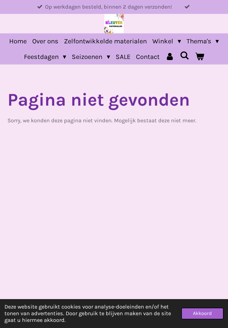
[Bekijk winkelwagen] (199, 56)
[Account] (169, 56)
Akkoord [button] (202, 313)
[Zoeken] (184, 55)
